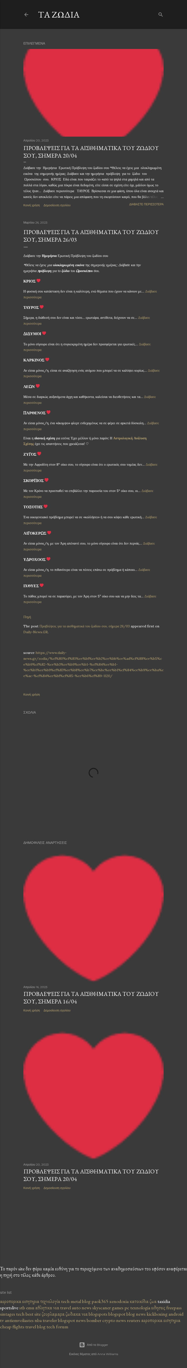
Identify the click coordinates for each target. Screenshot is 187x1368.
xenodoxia (119, 1301)
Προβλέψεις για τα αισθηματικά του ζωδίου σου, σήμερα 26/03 (84, 626)
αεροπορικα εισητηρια (20, 1301)
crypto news (114, 1320)
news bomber (89, 1320)
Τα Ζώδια (59, 14)
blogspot (117, 1314)
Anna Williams (107, 1354)
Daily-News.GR (35, 632)
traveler (50, 1320)
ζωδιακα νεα (77, 1314)
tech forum (57, 1326)
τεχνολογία (50, 1301)
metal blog (81, 1301)
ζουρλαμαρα (53, 1314)
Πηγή (27, 617)
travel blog (36, 1326)
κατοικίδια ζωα (143, 1301)
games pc (121, 1307)
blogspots (98, 1314)
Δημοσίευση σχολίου (57, 205)
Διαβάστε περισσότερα (146, 204)
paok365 (100, 1301)
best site (34, 1314)
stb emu (27, 1307)
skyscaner (102, 1307)
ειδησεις (158, 1307)
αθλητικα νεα (47, 1307)
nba (39, 1320)
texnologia (140, 1307)
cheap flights (12, 1326)
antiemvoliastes (20, 1320)
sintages (8, 1314)
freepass (174, 1307)
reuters (134, 1320)
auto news (82, 1307)
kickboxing (157, 1314)
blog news (136, 1314)
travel (66, 1307)
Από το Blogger (97, 1345)
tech (66, 1301)
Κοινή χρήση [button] (31, 205)
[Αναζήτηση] (161, 13)
